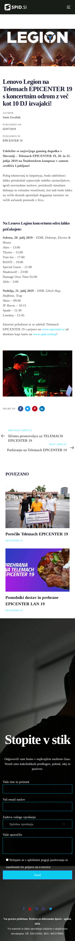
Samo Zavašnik (12, 117)
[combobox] (37, 824)
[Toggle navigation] (53, 7)
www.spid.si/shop (44, 334)
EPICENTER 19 (12, 140)
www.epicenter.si (53, 329)
